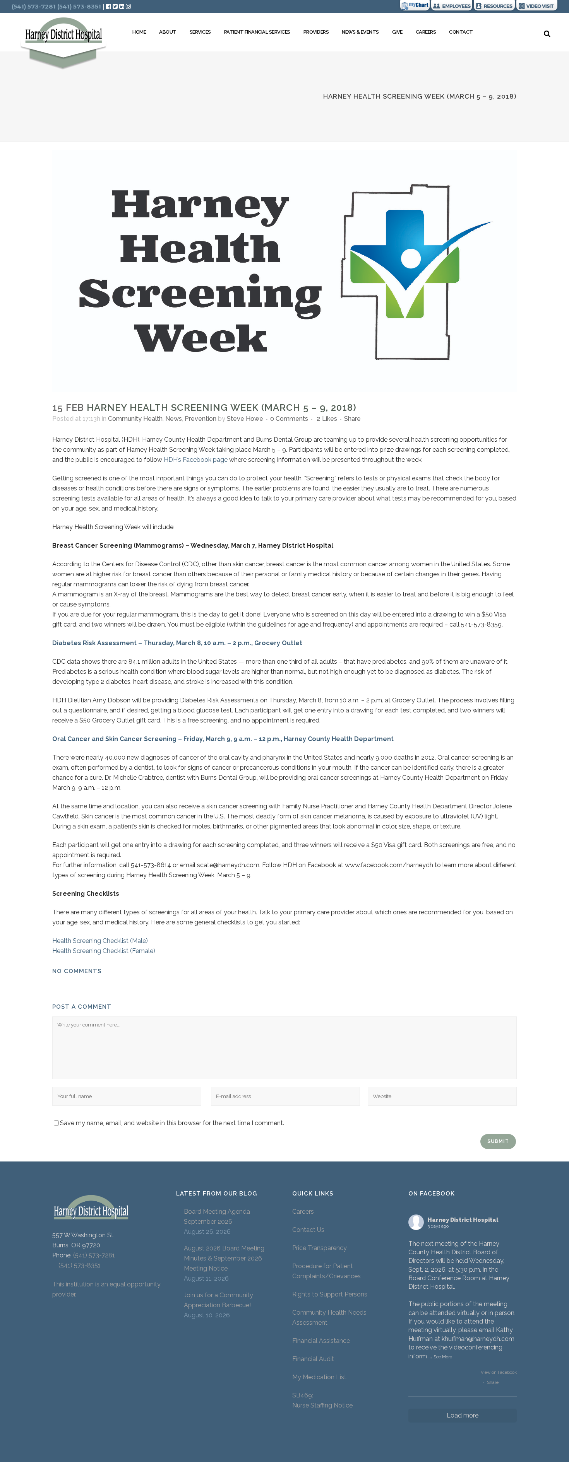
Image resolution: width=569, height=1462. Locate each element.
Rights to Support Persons (329, 1294)
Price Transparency (319, 1248)
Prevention (200, 418)
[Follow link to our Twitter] (115, 6)
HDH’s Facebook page (196, 459)
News (173, 418)
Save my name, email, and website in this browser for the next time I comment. (172, 1123)
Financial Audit (313, 1359)
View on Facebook (499, 1372)
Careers (303, 1211)
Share (493, 1382)
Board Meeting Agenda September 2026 (217, 1216)
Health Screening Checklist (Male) (100, 940)
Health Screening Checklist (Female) (103, 951)
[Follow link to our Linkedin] (122, 6)
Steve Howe (245, 418)
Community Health (135, 418)
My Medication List (319, 1377)
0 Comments (289, 418)
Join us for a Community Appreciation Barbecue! (218, 1300)
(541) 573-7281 (94, 1255)
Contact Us (308, 1229)
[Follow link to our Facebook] (109, 6)
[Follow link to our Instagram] (128, 6)
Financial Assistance (321, 1340)
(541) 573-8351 (76, 1265)
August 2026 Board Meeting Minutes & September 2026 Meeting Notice (224, 1258)
